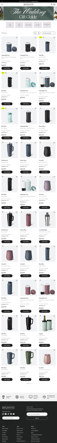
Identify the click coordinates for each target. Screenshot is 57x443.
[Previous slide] (2, 1)
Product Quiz (20, 428)
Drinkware (4, 430)
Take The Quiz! (35, 1)
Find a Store (20, 436)
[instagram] (3, 414)
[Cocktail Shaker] (47, 219)
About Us (33, 428)
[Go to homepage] (28, 4)
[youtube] (13, 414)
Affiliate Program (35, 439)
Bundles (4, 434)
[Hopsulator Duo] (9, 44)
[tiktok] (8, 414)
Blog (32, 432)
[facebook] (6, 414)
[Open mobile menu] (2, 4)
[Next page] (32, 383)
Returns (19, 434)
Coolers (4, 432)
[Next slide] (55, 1)
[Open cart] (54, 4)
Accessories (5, 439)
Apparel (4, 441)
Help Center (20, 430)
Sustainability (34, 430)
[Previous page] (25, 383)
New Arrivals (5, 428)
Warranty (19, 439)
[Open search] (51, 4)
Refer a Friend (34, 436)
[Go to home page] (11, 407)
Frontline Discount (21, 441)
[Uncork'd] (47, 357)
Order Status (20, 432)
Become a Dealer (35, 441)
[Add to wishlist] (16, 37)
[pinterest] (11, 414)
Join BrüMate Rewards (36, 434)
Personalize (5, 436)
